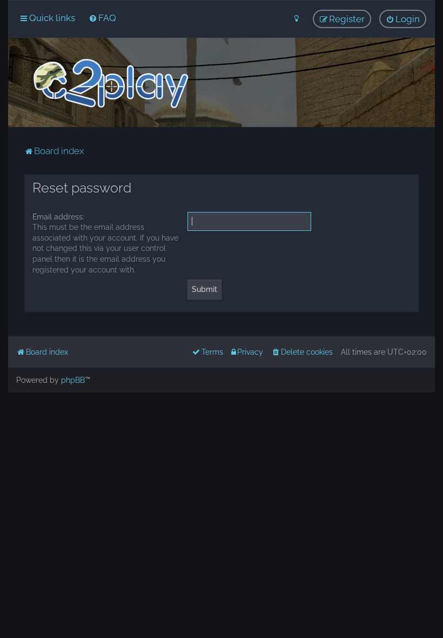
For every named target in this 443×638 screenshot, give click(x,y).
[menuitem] (102, 18)
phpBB (73, 380)
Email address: (58, 216)
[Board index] (110, 83)
